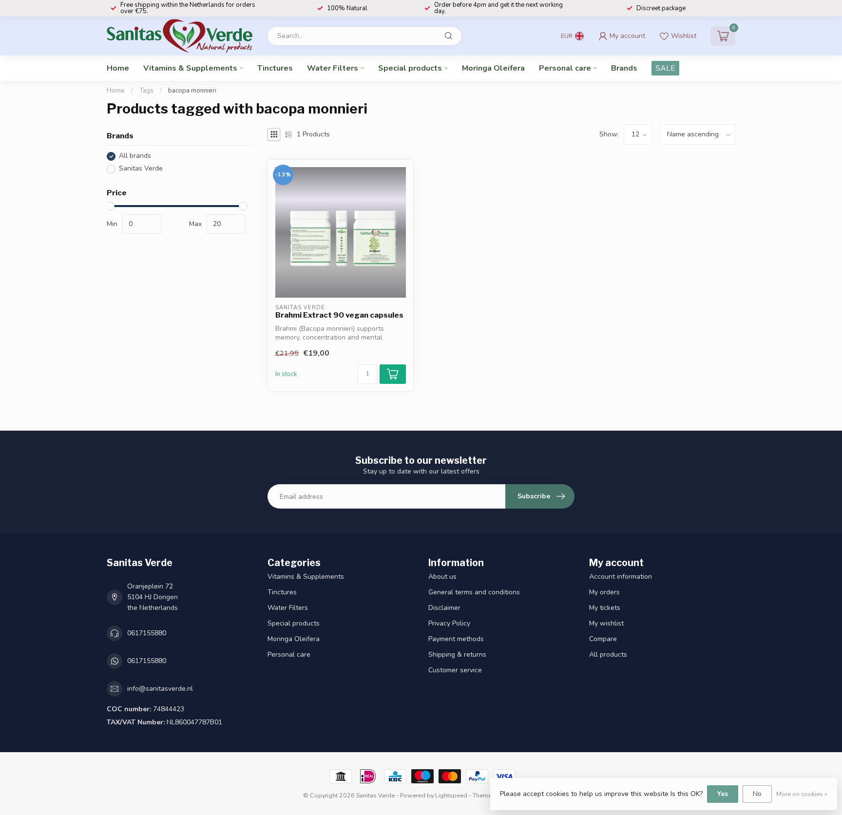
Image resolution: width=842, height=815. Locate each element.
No (757, 793)
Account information (620, 576)
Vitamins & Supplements (190, 68)
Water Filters (332, 68)
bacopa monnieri (192, 90)
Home (118, 68)
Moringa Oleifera (493, 68)
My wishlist (606, 623)
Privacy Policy (449, 623)
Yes (722, 793)
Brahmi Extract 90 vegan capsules (339, 315)
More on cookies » (801, 794)
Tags (146, 90)
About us (442, 576)
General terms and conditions (474, 592)
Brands (624, 68)
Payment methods (456, 639)
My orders (604, 592)
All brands (135, 156)
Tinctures (275, 68)
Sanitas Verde (141, 168)
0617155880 (146, 633)
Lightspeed (451, 795)
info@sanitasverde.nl (160, 688)
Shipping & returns (457, 654)
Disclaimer (444, 607)
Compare (603, 639)
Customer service (455, 670)
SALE (665, 68)
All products (608, 654)
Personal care (565, 68)
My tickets (604, 607)
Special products (410, 68)
